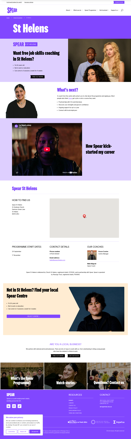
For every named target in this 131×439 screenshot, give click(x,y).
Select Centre (32, 316)
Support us (114, 10)
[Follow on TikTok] (19, 406)
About (68, 10)
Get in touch (74, 356)
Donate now (119, 2)
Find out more (37, 77)
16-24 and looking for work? (14, 2)
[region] (23, 425)
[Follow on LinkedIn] (8, 406)
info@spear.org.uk (106, 407)
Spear (70, 98)
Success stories (29, 2)
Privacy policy (73, 408)
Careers (71, 403)
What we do (77, 10)
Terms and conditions (75, 413)
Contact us (72, 405)
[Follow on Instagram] (14, 406)
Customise (11, 431)
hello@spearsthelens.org (57, 260)
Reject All (23, 431)
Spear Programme (90, 10)
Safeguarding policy (75, 410)
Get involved (103, 10)
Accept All (35, 431)
